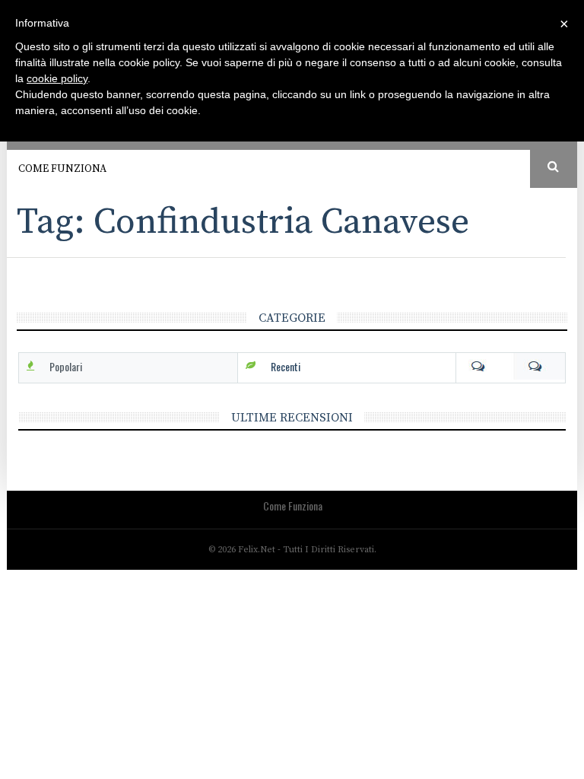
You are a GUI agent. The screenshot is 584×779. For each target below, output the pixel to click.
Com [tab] (510, 366)
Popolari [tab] (65, 366)
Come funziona (62, 169)
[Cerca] (554, 167)
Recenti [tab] (285, 366)
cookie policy (57, 78)
